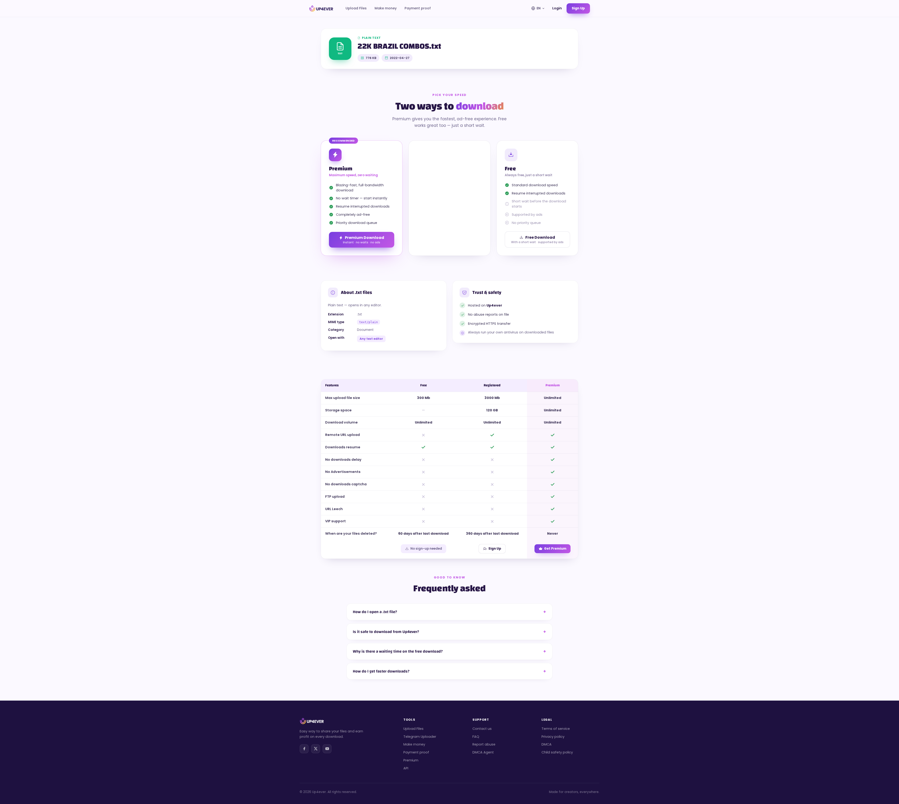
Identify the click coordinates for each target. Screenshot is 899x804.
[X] (315, 748)
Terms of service (556, 728)
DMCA (547, 744)
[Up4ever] (321, 8)
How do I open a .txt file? (375, 611)
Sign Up (494, 548)
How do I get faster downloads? (381, 671)
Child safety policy (557, 752)
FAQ (475, 736)
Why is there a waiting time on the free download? (398, 651)
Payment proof (418, 8)
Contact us (482, 728)
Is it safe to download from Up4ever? (386, 631)
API (405, 768)
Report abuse (483, 744)
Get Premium (555, 548)
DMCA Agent (483, 752)
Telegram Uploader (419, 736)
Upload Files (356, 8)
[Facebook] (304, 748)
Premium (410, 760)
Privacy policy (553, 736)
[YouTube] (327, 748)
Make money (386, 8)
